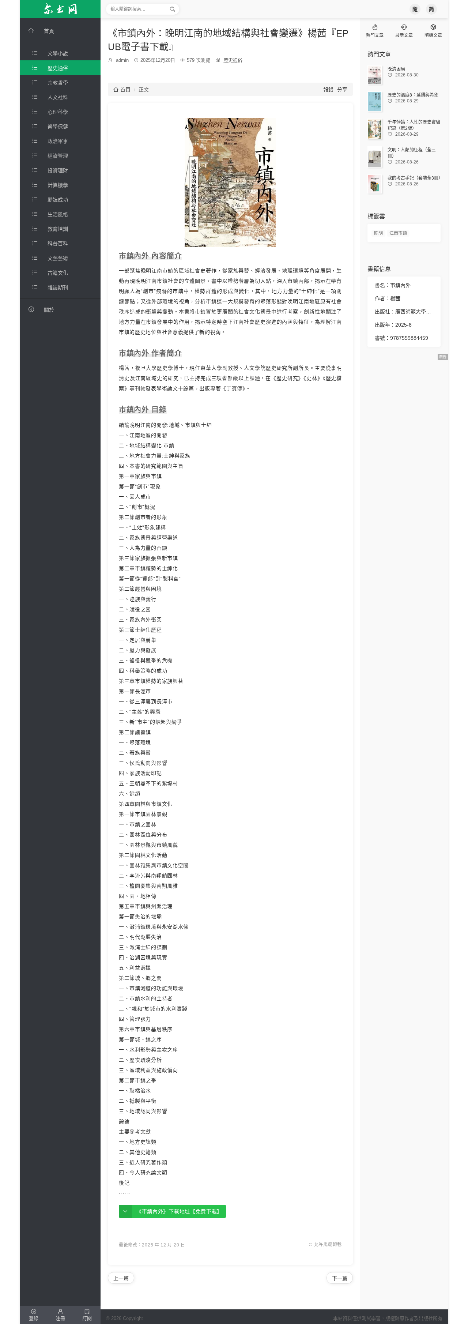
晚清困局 (396, 69)
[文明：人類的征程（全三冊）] (374, 157)
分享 (342, 90)
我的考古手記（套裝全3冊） (415, 178)
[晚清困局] (374, 74)
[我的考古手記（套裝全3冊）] (374, 183)
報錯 (328, 90)
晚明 (378, 233)
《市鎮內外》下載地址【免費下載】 (179, 1211)
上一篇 (121, 1278)
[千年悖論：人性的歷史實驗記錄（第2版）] (374, 129)
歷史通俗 (232, 60)
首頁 (122, 90)
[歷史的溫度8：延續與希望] (374, 101)
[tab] (374, 30)
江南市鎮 (398, 233)
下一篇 (339, 1278)
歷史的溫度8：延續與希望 (413, 95)
